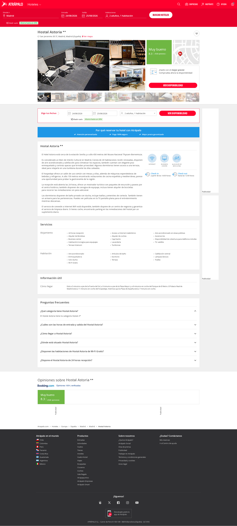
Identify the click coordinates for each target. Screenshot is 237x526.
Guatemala (44, 457)
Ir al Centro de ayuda (168, 443)
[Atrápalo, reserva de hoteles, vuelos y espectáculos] (12, 4)
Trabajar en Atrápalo (127, 453)
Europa (64, 426)
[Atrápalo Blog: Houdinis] (100, 502)
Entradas (81, 440)
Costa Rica (44, 453)
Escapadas (81, 464)
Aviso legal (123, 464)
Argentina (44, 460)
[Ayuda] (221, 4)
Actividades (82, 443)
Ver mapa (88, 36)
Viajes (79, 460)
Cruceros (81, 467)
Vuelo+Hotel (82, 457)
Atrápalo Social (125, 443)
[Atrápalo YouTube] (137, 502)
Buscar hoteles (161, 15)
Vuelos (80, 447)
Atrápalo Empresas (85, 481)
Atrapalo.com (43, 426)
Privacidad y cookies (127, 460)
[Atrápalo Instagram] (127, 502)
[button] (196, 33)
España (74, 426)
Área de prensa (125, 447)
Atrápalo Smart (83, 484)
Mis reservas (165, 440)
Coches (80, 471)
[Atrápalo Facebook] (118, 502)
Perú (41, 447)
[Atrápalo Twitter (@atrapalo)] (109, 502)
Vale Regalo (82, 474)
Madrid (83, 426)
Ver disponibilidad (177, 113)
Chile (42, 440)
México (43, 464)
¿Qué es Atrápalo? (126, 440)
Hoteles (55, 426)
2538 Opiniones (160, 54)
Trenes (80, 450)
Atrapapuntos (83, 477)
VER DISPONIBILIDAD (173, 85)
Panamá (43, 450)
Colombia (43, 443)
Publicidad (123, 450)
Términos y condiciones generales (132, 457)
